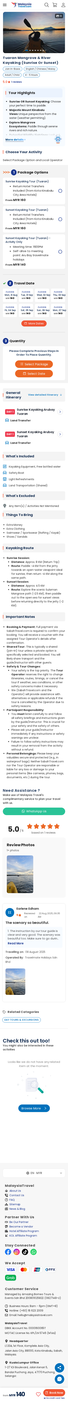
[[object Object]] (4, 4)
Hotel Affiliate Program (24, 1231)
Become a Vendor (21, 1226)
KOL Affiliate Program (23, 1235)
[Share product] (59, 1368)
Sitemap (14, 1204)
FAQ (12, 1200)
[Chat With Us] (59, 1379)
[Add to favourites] (38, 1394)
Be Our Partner (19, 1222)
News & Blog (17, 1209)
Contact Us (16, 1195)
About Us (15, 1191)
